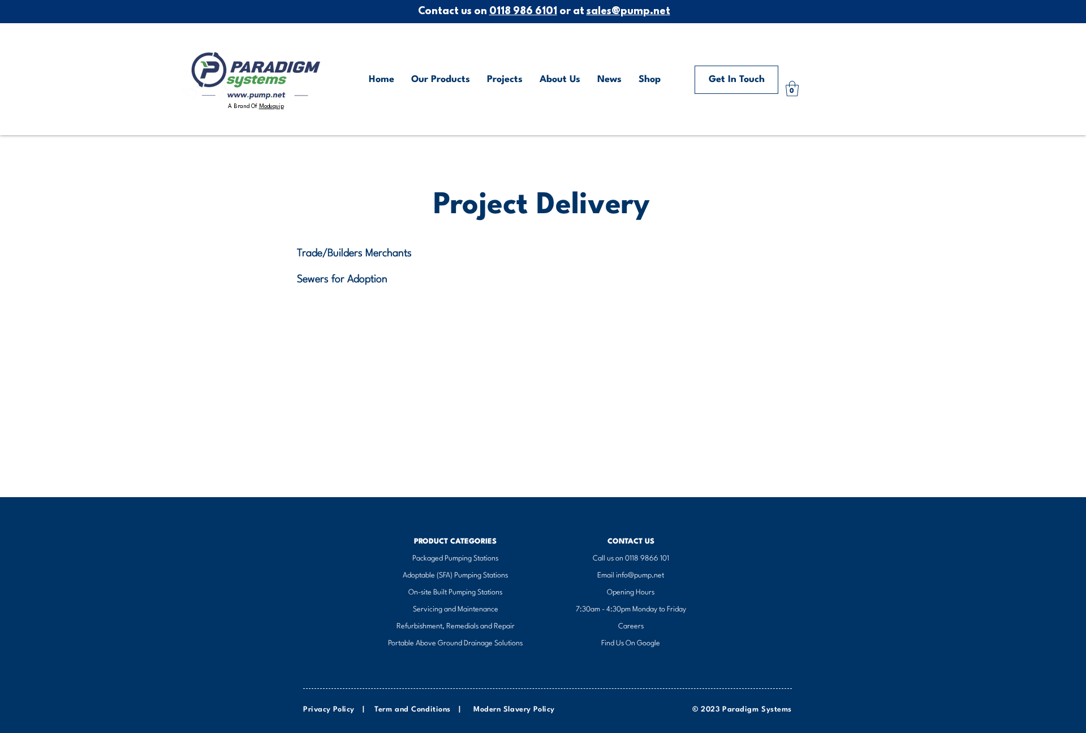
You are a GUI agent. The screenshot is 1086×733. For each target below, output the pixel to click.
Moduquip (271, 106)
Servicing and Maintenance (455, 609)
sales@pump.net (628, 12)
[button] (792, 88)
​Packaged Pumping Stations (455, 558)
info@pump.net (640, 575)
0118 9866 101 (647, 558)
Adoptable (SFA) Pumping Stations (455, 575)
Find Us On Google (630, 643)
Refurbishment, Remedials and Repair (456, 626)
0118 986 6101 (523, 12)
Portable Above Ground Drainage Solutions (455, 643)
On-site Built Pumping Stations (455, 592)
